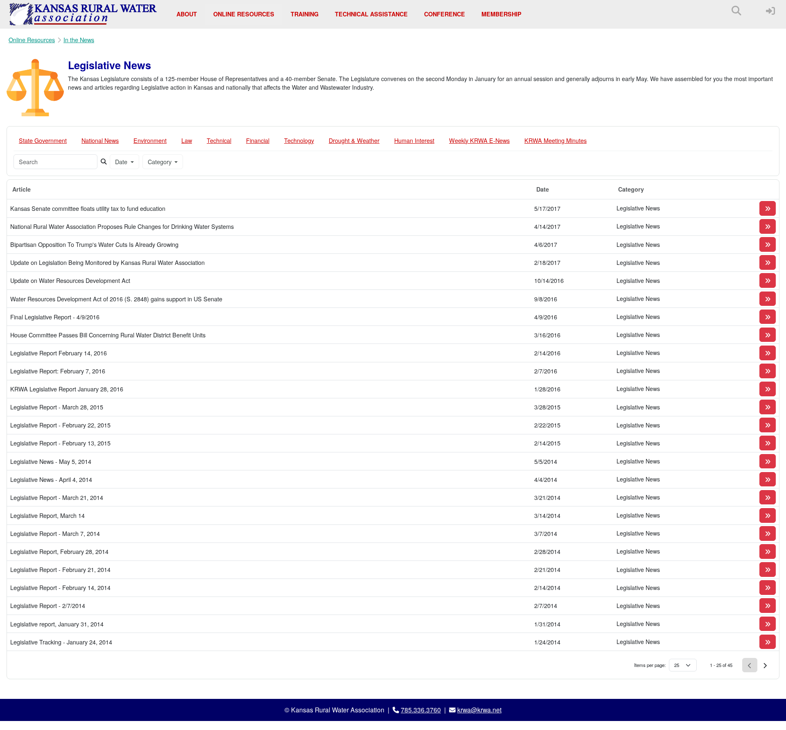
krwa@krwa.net (479, 709)
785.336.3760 (421, 709)
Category (160, 161)
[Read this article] (767, 208)
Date (122, 161)
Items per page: (650, 665)
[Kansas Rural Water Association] (83, 14)
